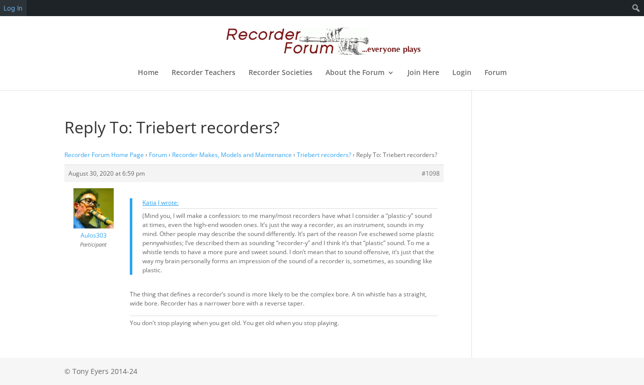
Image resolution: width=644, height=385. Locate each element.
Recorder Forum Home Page (104, 154)
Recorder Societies (280, 73)
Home (148, 73)
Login (461, 73)
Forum (496, 73)
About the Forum (355, 73)
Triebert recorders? (324, 154)
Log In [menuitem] (13, 8)
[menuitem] (636, 8)
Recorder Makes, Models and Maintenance (232, 154)
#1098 (431, 173)
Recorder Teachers (203, 73)
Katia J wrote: (160, 202)
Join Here (423, 73)
